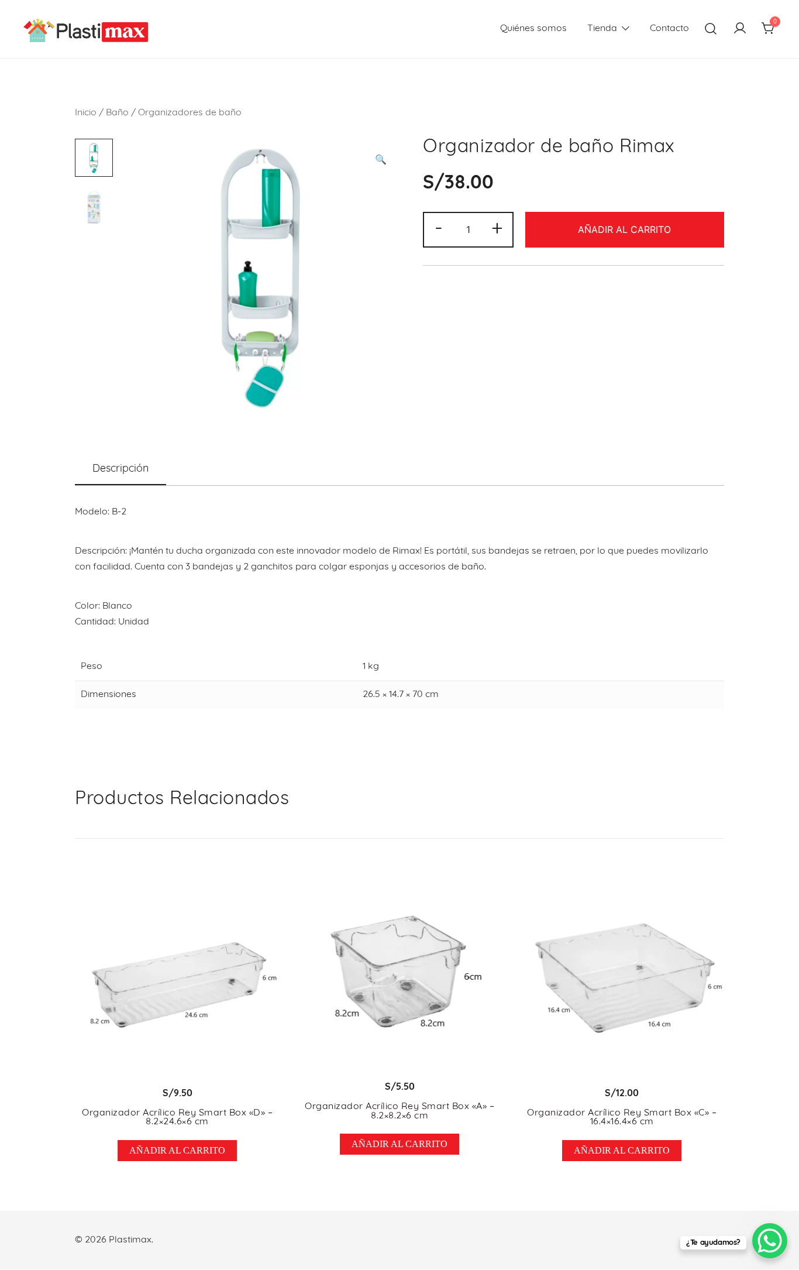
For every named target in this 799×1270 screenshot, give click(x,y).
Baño (117, 113)
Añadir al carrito (624, 229)
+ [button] (497, 228)
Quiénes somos (533, 28)
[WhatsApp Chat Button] (769, 1240)
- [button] (439, 228)
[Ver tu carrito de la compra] (769, 29)
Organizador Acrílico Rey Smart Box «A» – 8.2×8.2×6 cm (399, 1111)
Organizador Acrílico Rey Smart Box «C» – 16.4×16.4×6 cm (622, 1117)
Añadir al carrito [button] (177, 1150)
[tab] (120, 470)
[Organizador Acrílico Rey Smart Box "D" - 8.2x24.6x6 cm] (177, 973)
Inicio (86, 113)
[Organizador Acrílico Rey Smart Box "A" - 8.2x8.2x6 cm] (399, 970)
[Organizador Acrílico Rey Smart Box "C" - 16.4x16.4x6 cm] (621, 973)
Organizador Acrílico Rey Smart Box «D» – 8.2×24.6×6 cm (177, 1117)
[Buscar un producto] (711, 29)
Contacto (669, 28)
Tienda (602, 28)
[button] (381, 161)
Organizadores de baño (190, 113)
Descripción (120, 469)
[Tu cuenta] (740, 29)
